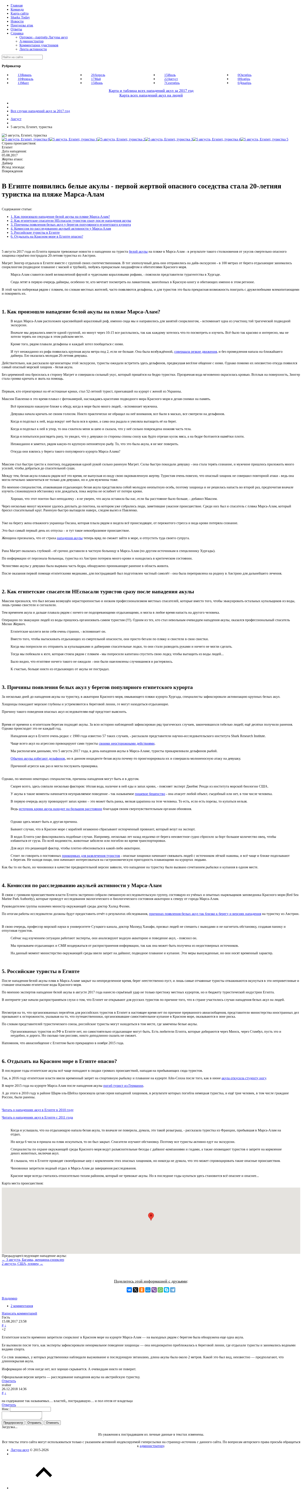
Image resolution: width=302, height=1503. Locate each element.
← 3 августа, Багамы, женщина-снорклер (33, 1260)
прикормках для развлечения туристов (91, 856)
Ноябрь (244, 79)
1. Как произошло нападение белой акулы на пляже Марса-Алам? (60, 216)
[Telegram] (172, 1289)
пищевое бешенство (150, 794)
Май (96, 79)
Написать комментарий (19, 1313)
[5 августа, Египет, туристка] (26, 139)
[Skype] (166, 1289)
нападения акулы (70, 538)
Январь (25, 75)
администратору (152, 1446)
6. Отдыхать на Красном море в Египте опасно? (47, 236)
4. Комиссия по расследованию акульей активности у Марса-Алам (61, 228)
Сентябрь (172, 83)
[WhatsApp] (160, 1289)
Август (171, 79)
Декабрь (244, 83)
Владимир (9, 1298)
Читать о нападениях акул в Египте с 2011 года (37, 1117)
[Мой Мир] (148, 1289)
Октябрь (245, 75)
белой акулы (138, 251)
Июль (170, 75)
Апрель (98, 75)
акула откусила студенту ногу (244, 1078)
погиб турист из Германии (123, 1085)
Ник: (5, 1409)
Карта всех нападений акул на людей (151, 95)
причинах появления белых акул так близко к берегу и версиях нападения (205, 914)
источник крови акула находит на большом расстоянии (60, 809)
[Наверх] (44, 1488)
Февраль (25, 79)
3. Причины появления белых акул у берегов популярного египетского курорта (71, 224)
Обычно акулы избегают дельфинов (38, 758)
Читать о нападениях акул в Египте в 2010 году (38, 1110)
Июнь (97, 83)
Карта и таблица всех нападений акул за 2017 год (151, 90)
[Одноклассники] (141, 1289)
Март (23, 83)
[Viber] (154, 1289)
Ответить (9, 1381)
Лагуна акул (20, 1450)
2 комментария (22, 1306)
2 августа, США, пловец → (22, 1264)
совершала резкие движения (195, 351)
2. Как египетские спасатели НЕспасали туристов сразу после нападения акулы (71, 220)
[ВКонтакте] (129, 1289)
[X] (135, 1289)
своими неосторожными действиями (127, 743)
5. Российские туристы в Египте (35, 232)
